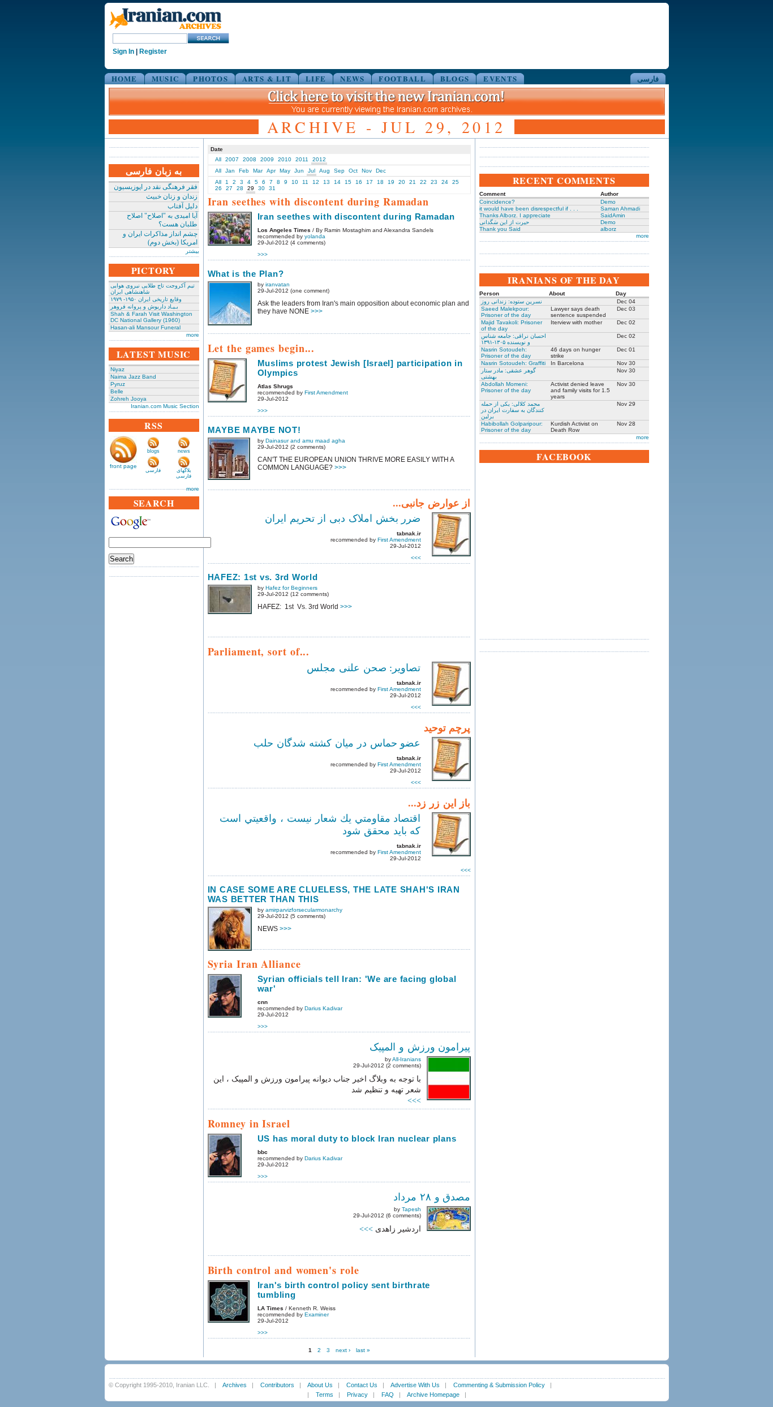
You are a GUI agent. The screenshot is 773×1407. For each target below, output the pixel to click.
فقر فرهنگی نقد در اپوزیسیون (155, 187)
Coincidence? (497, 202)
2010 (284, 159)
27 (229, 188)
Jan (230, 171)
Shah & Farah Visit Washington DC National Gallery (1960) (151, 317)
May (285, 171)
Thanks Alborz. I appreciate (515, 215)
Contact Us (361, 1385)
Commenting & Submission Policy (499, 1385)
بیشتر (192, 251)
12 (315, 182)
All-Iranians (406, 1059)
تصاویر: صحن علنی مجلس (364, 668)
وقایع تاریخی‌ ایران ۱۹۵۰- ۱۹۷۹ (146, 299)
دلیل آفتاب (182, 206)
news (184, 451)
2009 (267, 159)
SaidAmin (612, 215)
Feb (244, 171)
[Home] (165, 30)
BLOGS (455, 78)
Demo (608, 202)
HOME (124, 78)
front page (123, 466)
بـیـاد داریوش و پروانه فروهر (144, 306)
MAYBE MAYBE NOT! (254, 430)
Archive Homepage (433, 1394)
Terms (324, 1394)
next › (343, 1350)
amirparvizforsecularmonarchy (303, 910)
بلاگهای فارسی (183, 473)
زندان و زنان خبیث (171, 196)
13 (326, 182)
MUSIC (165, 78)
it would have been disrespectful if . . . (528, 208)
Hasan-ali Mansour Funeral (145, 327)
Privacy (357, 1394)
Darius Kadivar (323, 1008)
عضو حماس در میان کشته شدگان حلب (337, 743)
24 (444, 182)
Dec (381, 171)
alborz (608, 229)
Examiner (316, 1314)
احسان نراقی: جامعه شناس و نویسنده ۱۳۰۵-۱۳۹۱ (513, 339)
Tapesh (411, 1209)
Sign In (123, 51)
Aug (324, 171)
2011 (301, 159)
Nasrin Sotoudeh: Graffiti (513, 363)
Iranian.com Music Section (165, 406)
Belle (116, 391)
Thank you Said (500, 229)
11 (305, 182)
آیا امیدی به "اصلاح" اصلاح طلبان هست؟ (162, 220)
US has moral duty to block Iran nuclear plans (357, 1138)
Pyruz (117, 384)
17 (369, 182)
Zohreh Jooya (128, 399)
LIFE (316, 78)
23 (434, 182)
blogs (153, 451)
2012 (319, 159)
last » (363, 1350)
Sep (339, 171)
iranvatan (277, 284)
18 (380, 182)
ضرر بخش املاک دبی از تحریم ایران (342, 518)
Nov (367, 171)
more (192, 335)
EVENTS (500, 78)
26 (218, 188)
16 (358, 182)
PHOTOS (210, 78)
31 (272, 188)
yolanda (314, 236)
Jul (311, 171)
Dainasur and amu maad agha (305, 440)
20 (401, 182)
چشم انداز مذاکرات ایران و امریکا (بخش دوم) (160, 238)
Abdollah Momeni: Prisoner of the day (506, 387)
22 (423, 182)
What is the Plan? (246, 273)
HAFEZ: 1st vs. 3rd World (263, 577)
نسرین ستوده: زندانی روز (511, 301)
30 (261, 188)
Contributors (277, 1385)
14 (337, 182)
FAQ (387, 1394)
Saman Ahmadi (620, 208)
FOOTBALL (402, 78)
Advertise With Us (415, 1385)
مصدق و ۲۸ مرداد (432, 1197)
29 (250, 188)
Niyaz (117, 369)
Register (153, 51)
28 (240, 188)
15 (348, 182)
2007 (232, 159)
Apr (271, 171)
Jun (299, 171)
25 (455, 182)
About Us (320, 1385)
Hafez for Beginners (291, 588)
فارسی (648, 78)
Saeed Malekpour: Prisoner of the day (506, 312)
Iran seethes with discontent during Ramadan (356, 216)
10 (294, 182)
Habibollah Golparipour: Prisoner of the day (512, 427)
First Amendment (326, 392)
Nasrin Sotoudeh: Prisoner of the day (506, 352)
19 (391, 182)
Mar (258, 171)
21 (412, 182)
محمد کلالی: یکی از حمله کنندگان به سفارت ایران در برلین (512, 410)
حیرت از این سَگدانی (504, 222)
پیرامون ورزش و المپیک (420, 1047)
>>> (262, 254)
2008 (249, 159)
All (218, 159)
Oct (353, 171)
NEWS (352, 78)
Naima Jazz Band (133, 377)
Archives (234, 1385)
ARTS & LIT (266, 78)
